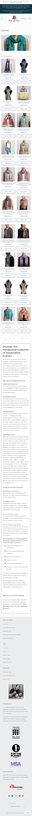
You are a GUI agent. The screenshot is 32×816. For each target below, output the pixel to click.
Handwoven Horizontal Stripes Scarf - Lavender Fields (8, 184)
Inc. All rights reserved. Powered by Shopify (19, 812)
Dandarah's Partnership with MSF (12, 634)
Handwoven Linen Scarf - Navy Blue (24, 75)
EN (24, 18)
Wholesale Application (9, 675)
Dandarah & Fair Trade (9, 627)
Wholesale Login (7, 672)
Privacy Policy (6, 658)
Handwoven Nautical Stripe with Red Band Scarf (8, 129)
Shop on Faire (6, 679)
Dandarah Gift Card (8, 638)
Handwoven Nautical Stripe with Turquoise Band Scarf (8, 156)
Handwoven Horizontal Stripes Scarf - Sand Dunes (24, 156)
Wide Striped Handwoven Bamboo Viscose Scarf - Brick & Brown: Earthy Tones (8, 241)
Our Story (5, 624)
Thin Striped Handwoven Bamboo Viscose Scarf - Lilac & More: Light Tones (24, 184)
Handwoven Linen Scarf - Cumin (8, 102)
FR (21, 18)
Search (4, 651)
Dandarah (10, 812)
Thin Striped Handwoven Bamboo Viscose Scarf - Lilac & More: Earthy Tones (24, 213)
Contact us (5, 648)
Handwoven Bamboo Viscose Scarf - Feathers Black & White (8, 269)
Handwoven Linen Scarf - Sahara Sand (23, 296)
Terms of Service (7, 662)
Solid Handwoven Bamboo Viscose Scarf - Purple (8, 75)
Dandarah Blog (7, 631)
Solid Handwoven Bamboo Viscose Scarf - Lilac (24, 269)
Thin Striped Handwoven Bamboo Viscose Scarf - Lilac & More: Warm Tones (8, 213)
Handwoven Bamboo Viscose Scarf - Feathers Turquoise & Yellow (8, 324)
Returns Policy (6, 655)
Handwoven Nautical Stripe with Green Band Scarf (24, 129)
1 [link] (5, 338)
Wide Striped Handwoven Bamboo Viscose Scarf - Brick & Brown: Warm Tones (24, 241)
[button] (2, 18)
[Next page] (26, 338)
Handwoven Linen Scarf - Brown (8, 296)
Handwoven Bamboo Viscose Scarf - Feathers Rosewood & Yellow (23, 324)
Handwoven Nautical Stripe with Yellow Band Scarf (24, 102)
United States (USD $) (15, 806)
